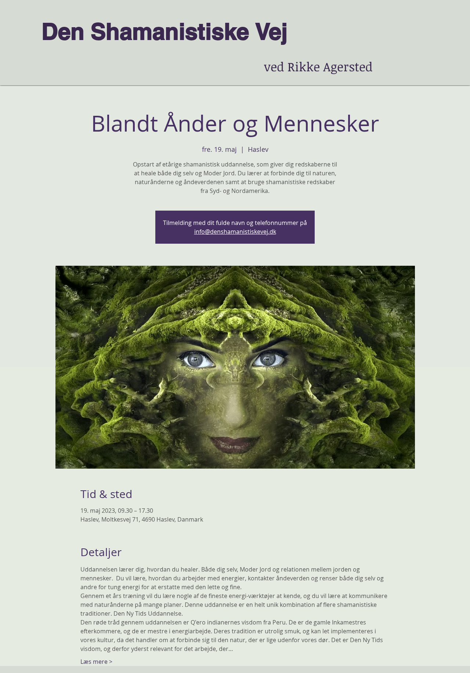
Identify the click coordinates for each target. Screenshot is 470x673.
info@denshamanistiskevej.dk (235, 232)
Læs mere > (96, 662)
